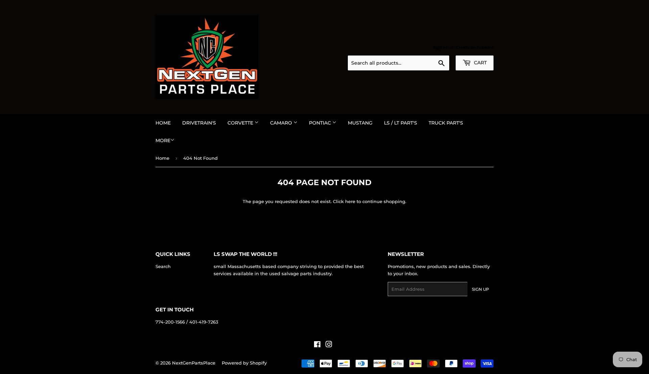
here (350, 201)
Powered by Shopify (244, 363)
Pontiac (320, 123)
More (162, 140)
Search (163, 266)
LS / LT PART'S (400, 123)
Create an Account (475, 47)
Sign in (440, 47)
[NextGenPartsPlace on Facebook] (317, 345)
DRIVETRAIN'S (199, 123)
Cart (480, 63)
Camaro (281, 123)
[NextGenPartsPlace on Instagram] (329, 345)
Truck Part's (446, 123)
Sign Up (480, 289)
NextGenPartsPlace (193, 363)
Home (163, 123)
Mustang (360, 123)
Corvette (241, 123)
